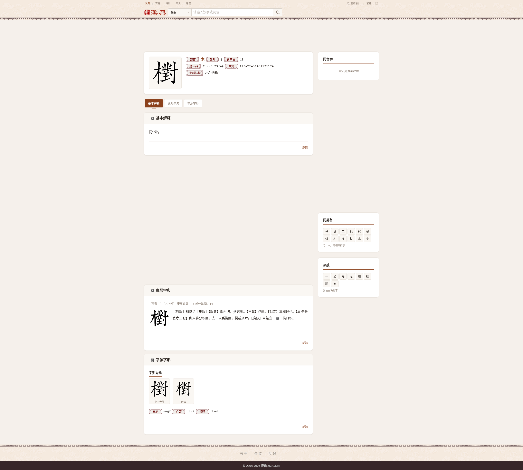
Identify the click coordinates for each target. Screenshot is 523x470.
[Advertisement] (261, 32)
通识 (188, 3)
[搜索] (277, 12)
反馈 (305, 148)
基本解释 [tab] (154, 103)
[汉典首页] (155, 12)
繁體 (369, 3)
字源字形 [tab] (193, 103)
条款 (258, 453)
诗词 (167, 3)
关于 (244, 453)
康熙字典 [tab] (173, 103)
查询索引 (355, 3)
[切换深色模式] (376, 3)
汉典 (147, 3)
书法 (178, 3)
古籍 (157, 3)
